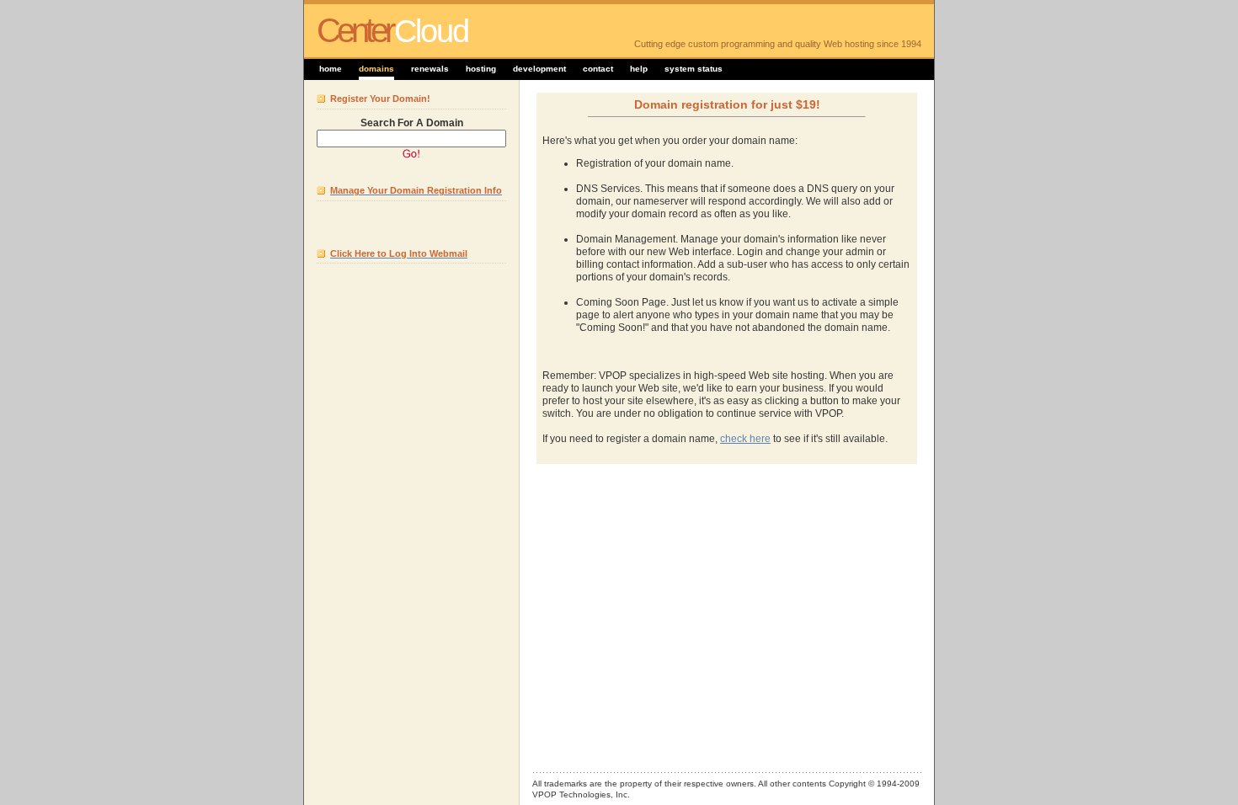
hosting (481, 68)
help (639, 68)
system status (693, 68)
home (330, 68)
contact (598, 68)
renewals (430, 68)
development (539, 68)
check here (745, 439)
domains (376, 68)
